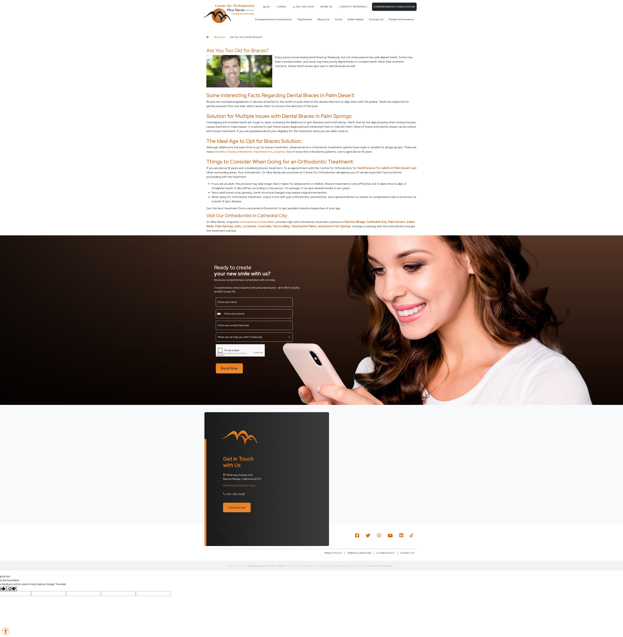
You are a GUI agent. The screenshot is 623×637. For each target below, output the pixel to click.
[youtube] (390, 535)
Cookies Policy (385, 553)
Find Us (327, 6)
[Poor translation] (12, 588)
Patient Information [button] (401, 19)
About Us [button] (324, 19)
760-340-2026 (304, 6)
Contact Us (376, 19)
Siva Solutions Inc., (380, 566)
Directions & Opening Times (239, 485)
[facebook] (357, 535)
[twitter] (368, 535)
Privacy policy (333, 553)
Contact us (407, 553)
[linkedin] (401, 535)
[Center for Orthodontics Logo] (229, 13)
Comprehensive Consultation (273, 19)
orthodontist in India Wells (256, 222)
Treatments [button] (304, 19)
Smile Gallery (356, 19)
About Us (219, 37)
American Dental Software (266, 566)
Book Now (229, 368)
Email (282, 6)
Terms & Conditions (359, 553)
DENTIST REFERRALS (354, 6)
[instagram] (379, 535)
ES (268, 6)
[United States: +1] (219, 313)
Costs (338, 19)
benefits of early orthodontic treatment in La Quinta (249, 151)
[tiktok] (411, 535)
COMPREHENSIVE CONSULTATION (394, 6)
